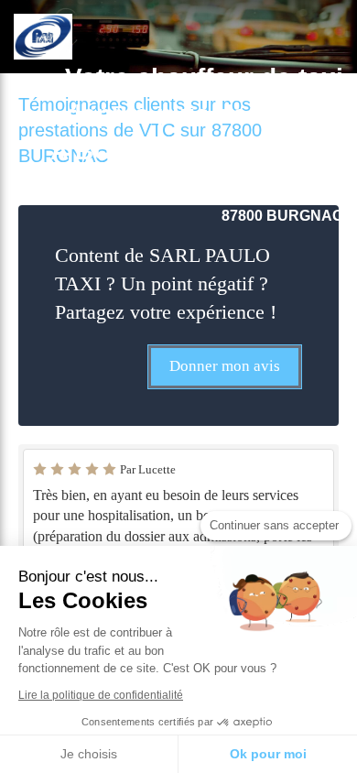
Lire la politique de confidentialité (100, 695)
